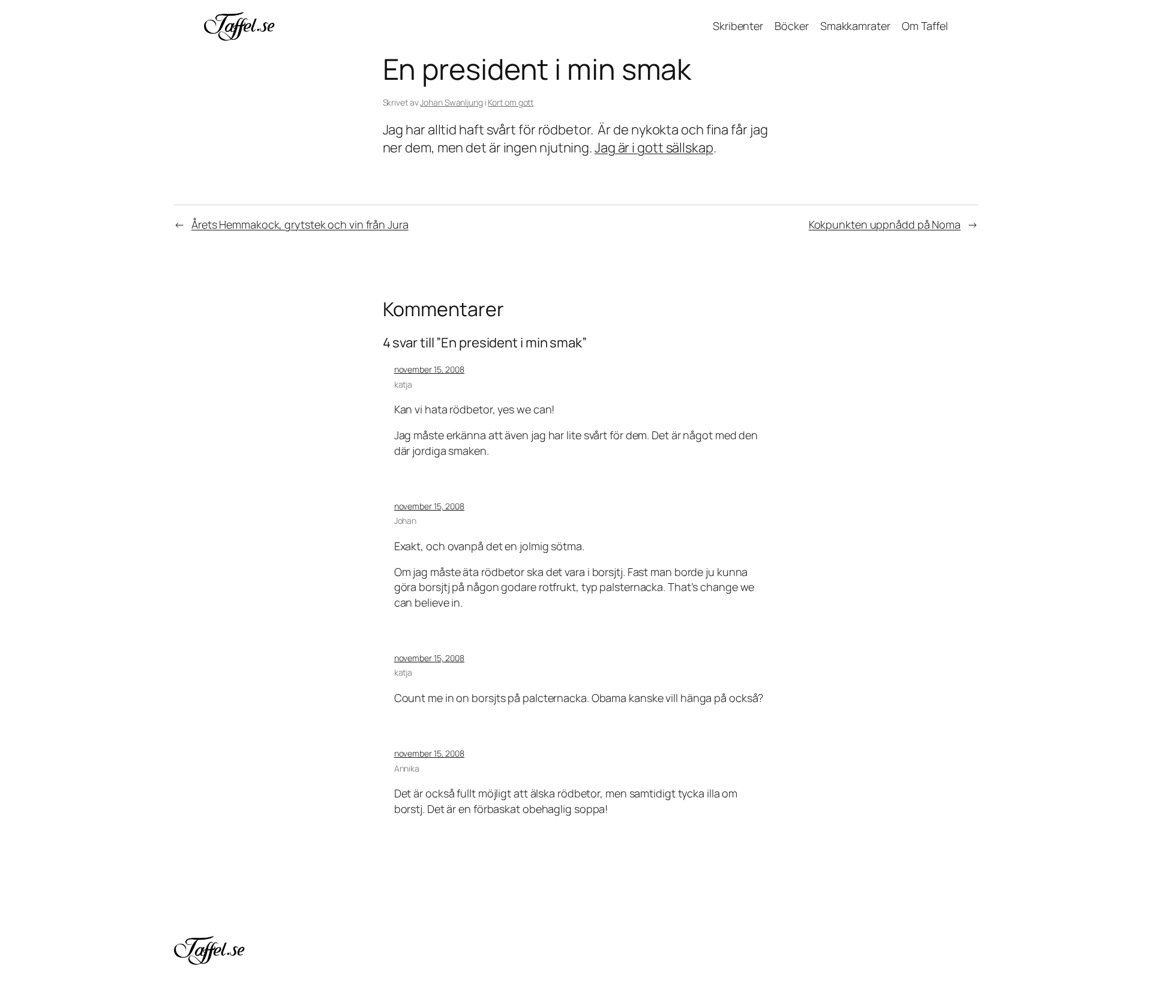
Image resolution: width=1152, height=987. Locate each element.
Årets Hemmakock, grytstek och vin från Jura (300, 224)
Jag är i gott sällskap (654, 148)
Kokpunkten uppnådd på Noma (885, 224)
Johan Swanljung (451, 102)
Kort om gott (510, 102)
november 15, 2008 (429, 369)
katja (403, 384)
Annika (406, 768)
